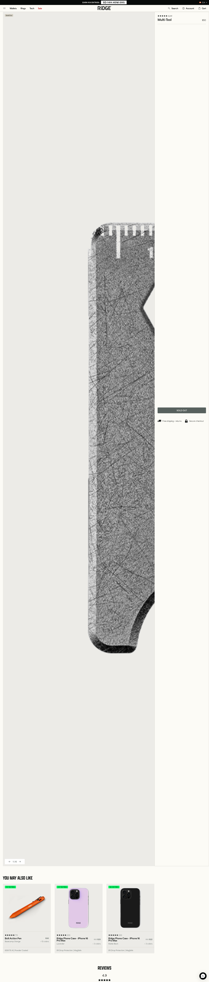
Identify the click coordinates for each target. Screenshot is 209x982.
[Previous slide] (10, 861)
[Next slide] (20, 861)
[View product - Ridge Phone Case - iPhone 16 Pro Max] (79, 918)
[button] (173, 8)
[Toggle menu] (4, 8)
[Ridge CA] (104, 8)
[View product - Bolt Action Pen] (27, 918)
